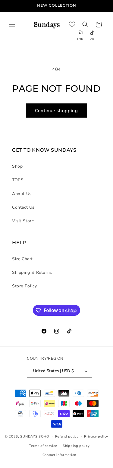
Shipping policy (76, 446)
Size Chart (22, 259)
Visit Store (23, 221)
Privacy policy (96, 436)
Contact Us (23, 207)
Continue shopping (56, 111)
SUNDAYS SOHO (34, 436)
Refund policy (67, 436)
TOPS (18, 180)
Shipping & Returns (32, 272)
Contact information (59, 455)
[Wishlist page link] (72, 24)
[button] (12, 24)
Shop (17, 166)
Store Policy (24, 286)
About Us (22, 194)
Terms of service (43, 446)
